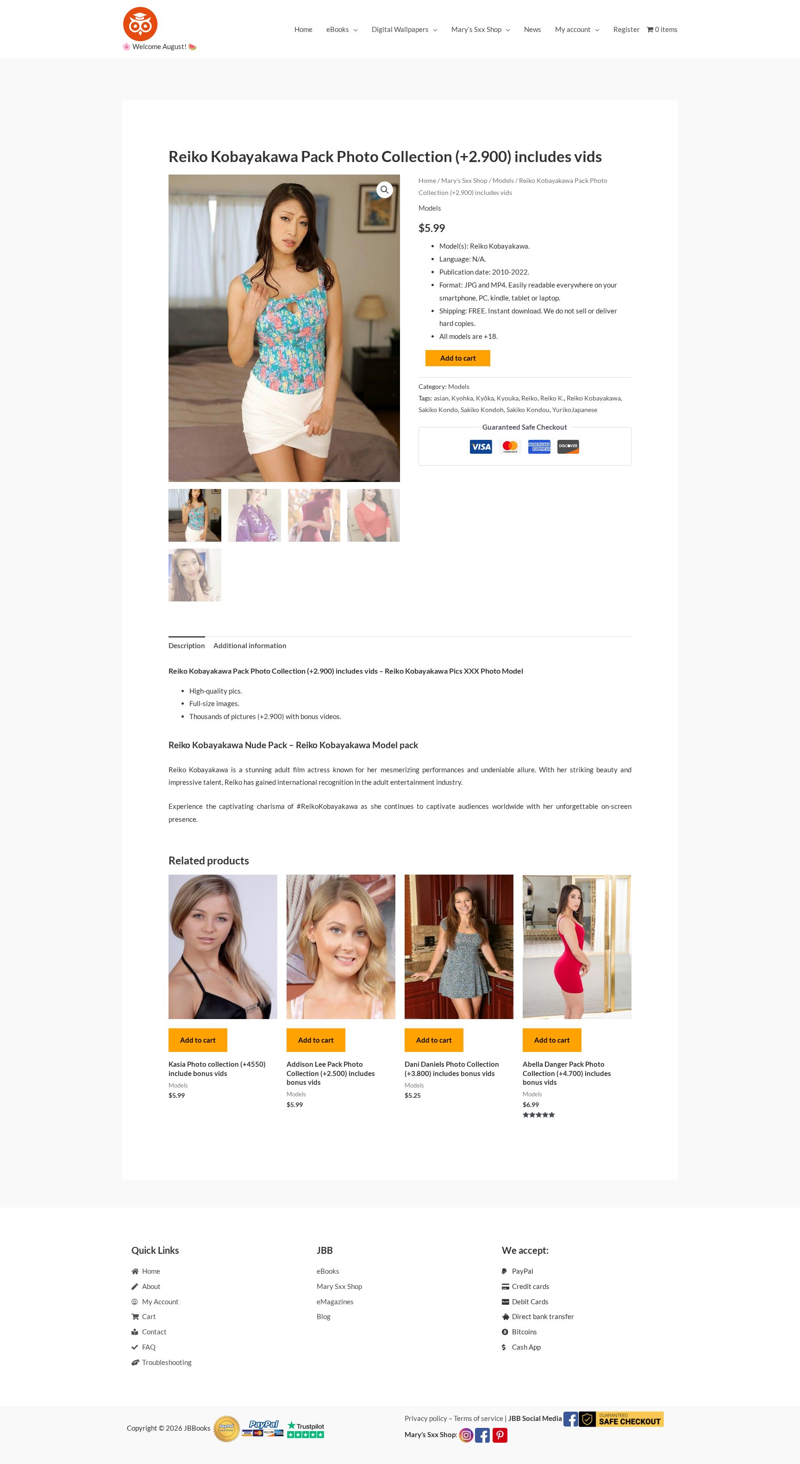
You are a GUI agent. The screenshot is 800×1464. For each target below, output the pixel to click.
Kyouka (508, 398)
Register (626, 29)
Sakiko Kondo (438, 409)
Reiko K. (552, 398)
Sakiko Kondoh (482, 409)
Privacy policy (426, 1418)
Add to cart (458, 358)
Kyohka (462, 398)
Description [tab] (187, 645)
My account (573, 29)
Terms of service (478, 1418)
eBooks (337, 29)
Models (503, 180)
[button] (384, 189)
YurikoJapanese (574, 409)
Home (303, 29)
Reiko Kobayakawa (594, 398)
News (532, 29)
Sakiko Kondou (528, 409)
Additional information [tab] (250, 645)
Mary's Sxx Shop (464, 180)
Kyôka (485, 398)
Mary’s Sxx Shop (476, 29)
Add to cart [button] (198, 1040)
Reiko (529, 398)
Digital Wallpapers (400, 29)
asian (441, 398)
